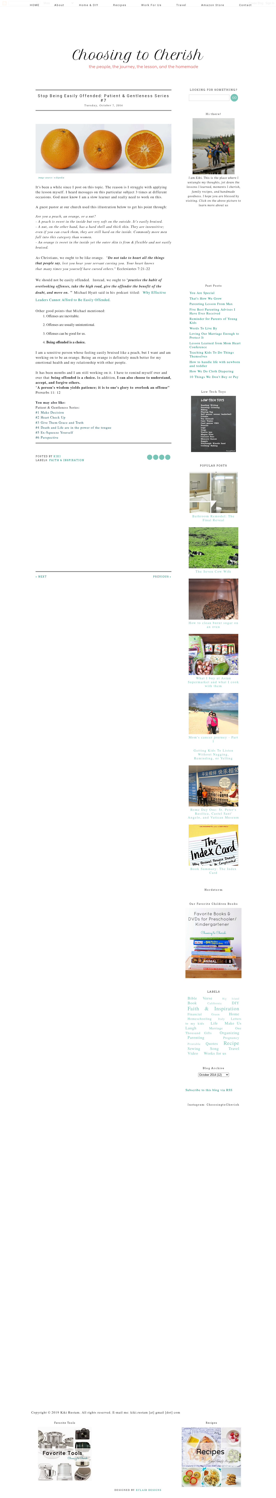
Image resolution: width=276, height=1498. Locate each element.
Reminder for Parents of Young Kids (213, 320)
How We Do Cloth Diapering (212, 371)
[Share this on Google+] (167, 457)
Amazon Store (212, 5)
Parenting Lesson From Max (211, 304)
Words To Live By (203, 328)
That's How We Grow (206, 298)
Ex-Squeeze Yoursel (56, 432)
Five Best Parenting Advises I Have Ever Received (212, 311)
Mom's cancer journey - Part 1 (213, 739)
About (59, 5)
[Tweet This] (155, 457)
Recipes (119, 5)
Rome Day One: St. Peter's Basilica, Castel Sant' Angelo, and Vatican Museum (213, 813)
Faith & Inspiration (66, 460)
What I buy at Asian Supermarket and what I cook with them (213, 682)
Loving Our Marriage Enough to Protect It (214, 335)
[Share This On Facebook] (149, 457)
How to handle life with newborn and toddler (215, 364)
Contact (245, 5)
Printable (194, 1044)
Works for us (215, 1053)
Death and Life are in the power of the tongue (76, 427)
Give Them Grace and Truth (62, 422)
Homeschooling (200, 1018)
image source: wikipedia (51, 177)
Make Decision (53, 412)
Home (234, 1013)
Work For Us (151, 5)
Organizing (229, 1032)
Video (193, 1053)
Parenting (196, 1037)
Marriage (216, 1028)
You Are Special (202, 292)
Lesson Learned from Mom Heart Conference (215, 345)
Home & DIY (88, 5)
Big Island (230, 998)
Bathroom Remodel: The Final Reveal (213, 518)
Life (214, 1023)
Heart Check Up (53, 417)
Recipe (231, 1042)
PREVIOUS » (162, 576)
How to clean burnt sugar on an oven (213, 624)
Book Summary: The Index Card (213, 870)
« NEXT (41, 576)
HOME (34, 5)
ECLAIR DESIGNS (148, 1490)
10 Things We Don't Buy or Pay (214, 376)
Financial (195, 1014)
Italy (221, 1019)
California (214, 1003)
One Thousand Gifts (213, 1030)
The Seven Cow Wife (213, 571)
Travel (181, 5)
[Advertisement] (112, 25)
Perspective (49, 437)
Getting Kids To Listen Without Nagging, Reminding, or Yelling (214, 754)
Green (215, 1014)
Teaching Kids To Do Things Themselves (212, 354)
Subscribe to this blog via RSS (208, 1090)
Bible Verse (200, 998)
